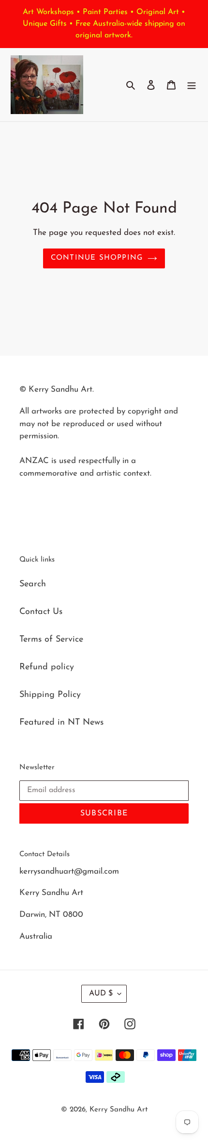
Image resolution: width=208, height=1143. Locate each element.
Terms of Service (51, 639)
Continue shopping (97, 258)
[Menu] (191, 84)
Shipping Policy (50, 695)
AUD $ (101, 993)
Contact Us (40, 612)
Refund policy (46, 667)
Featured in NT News (61, 722)
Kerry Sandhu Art (118, 1109)
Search (32, 584)
